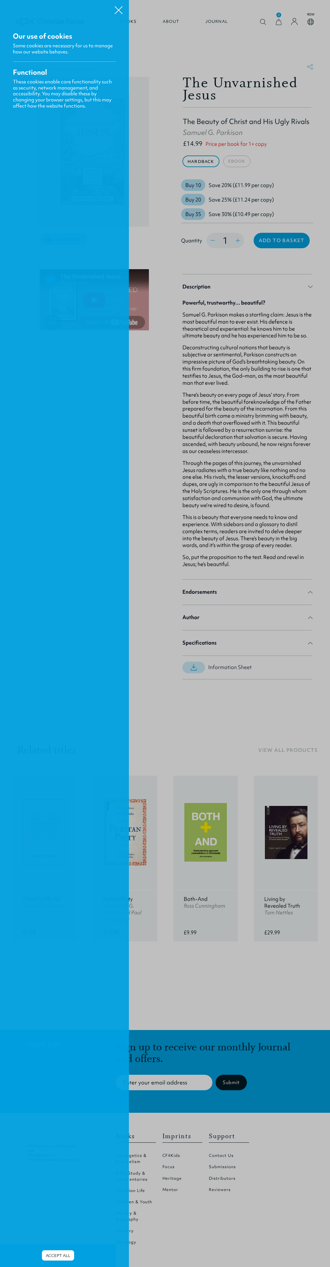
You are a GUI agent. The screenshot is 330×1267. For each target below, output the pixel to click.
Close (118, 8)
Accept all (58, 1255)
